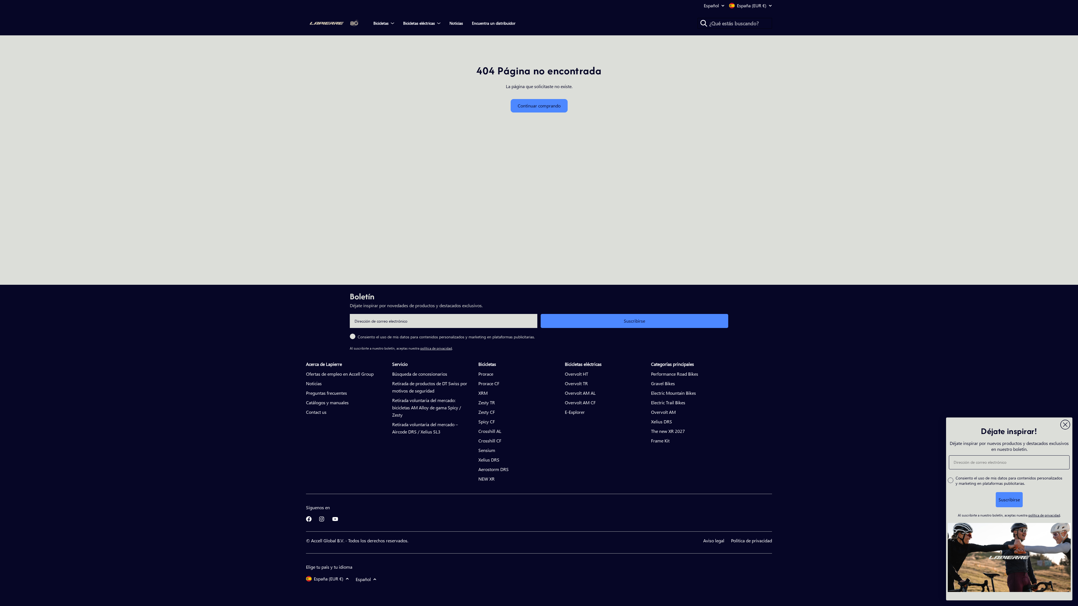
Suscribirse (634, 321)
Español (711, 5)
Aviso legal (713, 540)
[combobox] (735, 23)
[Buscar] (703, 23)
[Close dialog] (1065, 425)
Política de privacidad (751, 540)
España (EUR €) (751, 5)
